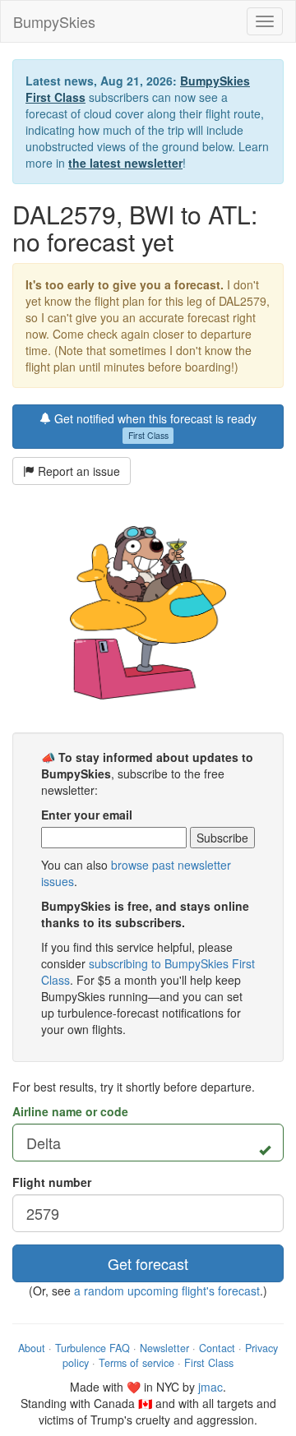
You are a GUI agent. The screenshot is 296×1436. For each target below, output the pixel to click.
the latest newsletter (125, 163)
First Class (209, 1362)
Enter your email (86, 814)
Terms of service (136, 1362)
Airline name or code (70, 1111)
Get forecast (148, 1263)
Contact (217, 1348)
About (31, 1348)
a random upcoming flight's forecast (167, 1290)
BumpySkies (54, 21)
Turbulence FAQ (92, 1348)
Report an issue (77, 471)
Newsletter (164, 1348)
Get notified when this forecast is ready (154, 425)
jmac (210, 1386)
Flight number (51, 1182)
